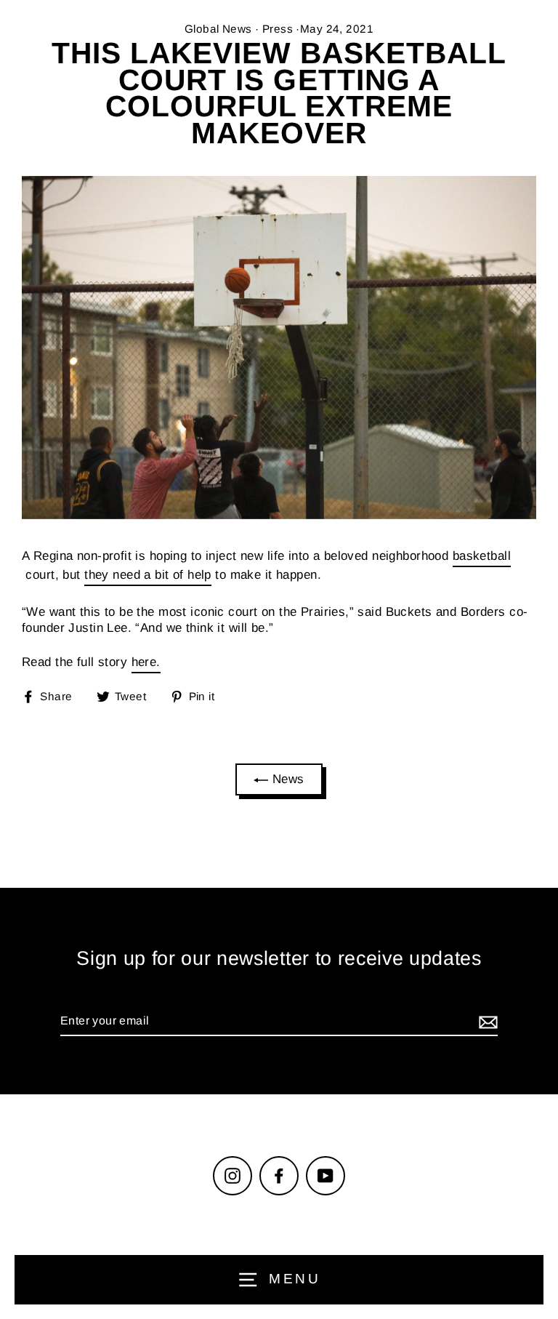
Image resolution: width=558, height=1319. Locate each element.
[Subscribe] (486, 1022)
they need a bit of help (147, 575)
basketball (482, 556)
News (286, 779)
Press (277, 29)
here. (146, 662)
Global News (218, 29)
